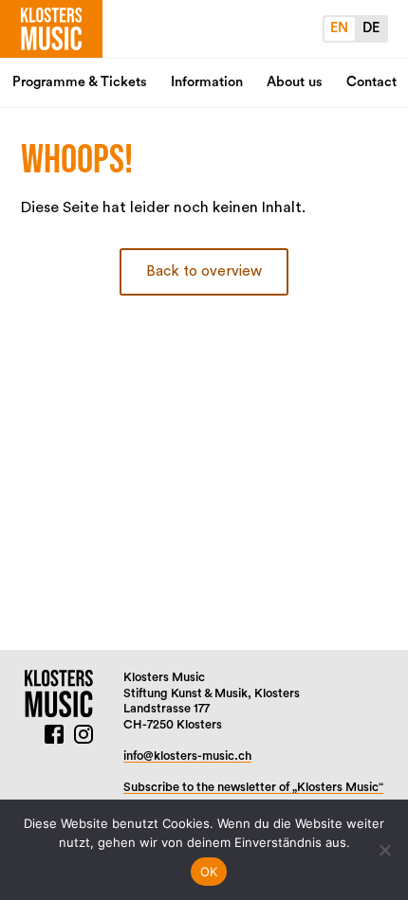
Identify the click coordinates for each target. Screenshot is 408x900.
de (371, 28)
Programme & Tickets (79, 82)
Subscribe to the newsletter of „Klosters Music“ (253, 787)
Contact (371, 82)
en (339, 28)
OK (209, 871)
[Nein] (384, 849)
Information (207, 82)
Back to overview (204, 271)
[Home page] (51, 29)
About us (295, 82)
